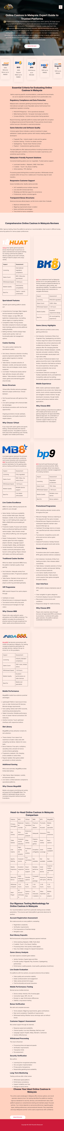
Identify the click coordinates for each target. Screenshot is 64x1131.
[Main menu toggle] (60, 7)
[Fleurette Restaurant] (8, 7)
